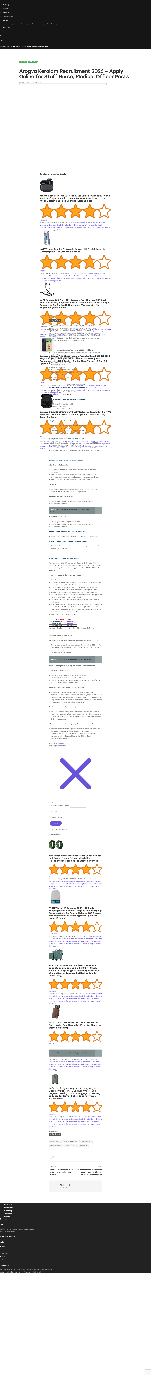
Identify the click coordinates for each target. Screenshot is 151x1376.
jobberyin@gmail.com (7, 1232)
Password (53, 812)
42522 (51, 876)
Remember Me (56, 817)
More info (75, 884)
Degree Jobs (54, 1141)
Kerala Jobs (32, 61)
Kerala (75, 1145)
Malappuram (84, 1145)
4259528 (43, 220)
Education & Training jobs (69, 1141)
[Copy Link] (59, 320)
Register (65, 829)
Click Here (70, 622)
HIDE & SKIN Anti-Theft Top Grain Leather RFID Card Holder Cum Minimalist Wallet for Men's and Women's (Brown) (75, 1025)
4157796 (52, 1043)
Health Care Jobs (55, 1145)
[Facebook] (56, 320)
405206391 (44, 327)
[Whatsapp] (50, 320)
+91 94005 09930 (7, 1237)
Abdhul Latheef (66, 1185)
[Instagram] (53, 320)
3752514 (43, 271)
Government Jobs (86, 1141)
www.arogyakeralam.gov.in (78, 580)
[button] (56, 743)
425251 (42, 383)
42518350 (52, 1114)
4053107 (43, 436)
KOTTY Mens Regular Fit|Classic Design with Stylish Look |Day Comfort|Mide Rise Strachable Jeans (73, 250)
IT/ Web (67, 1145)
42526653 (52, 934)
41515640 (52, 991)
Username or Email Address (59, 806)
